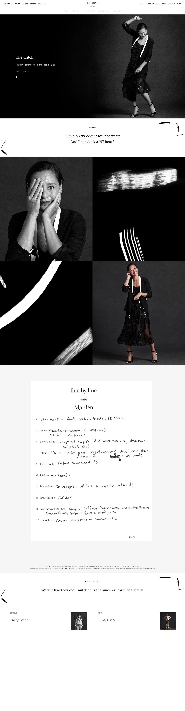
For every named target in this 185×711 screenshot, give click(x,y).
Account (150, 4)
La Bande (16, 4)
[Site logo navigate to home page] (92, 5)
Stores (33, 4)
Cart (179, 4)
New (66, 11)
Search (172, 4)
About (25, 4)
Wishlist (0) (161, 4)
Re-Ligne (42, 4)
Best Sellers (103, 11)
